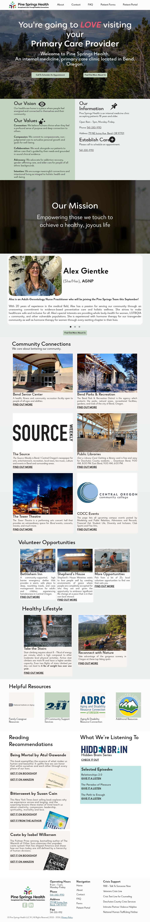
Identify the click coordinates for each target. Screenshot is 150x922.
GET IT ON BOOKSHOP (23, 774)
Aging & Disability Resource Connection (91, 720)
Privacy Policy (67, 918)
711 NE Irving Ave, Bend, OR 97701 (106, 133)
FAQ (90, 5)
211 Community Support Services (57, 720)
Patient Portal (130, 5)
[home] (28, 4)
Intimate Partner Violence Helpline (120, 907)
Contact (75, 5)
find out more (23, 405)
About (60, 5)
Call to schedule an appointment (50, 75)
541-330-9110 (94, 128)
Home (79, 886)
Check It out (90, 760)
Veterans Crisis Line (112, 891)
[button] (70, 327)
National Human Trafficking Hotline (120, 912)
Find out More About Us (95, 75)
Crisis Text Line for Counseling (117, 896)
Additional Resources (126, 719)
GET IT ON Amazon (22, 780)
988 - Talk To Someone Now (117, 886)
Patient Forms (108, 5)
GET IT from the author (26, 821)
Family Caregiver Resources (18, 720)
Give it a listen (91, 778)
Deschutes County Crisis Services (119, 902)
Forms (79, 903)
